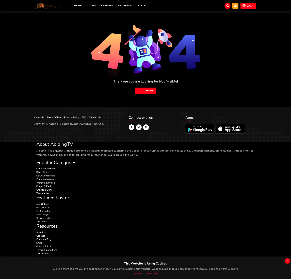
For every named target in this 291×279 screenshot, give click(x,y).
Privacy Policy (71, 117)
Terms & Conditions (46, 250)
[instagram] (146, 127)
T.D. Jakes (41, 221)
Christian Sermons (46, 168)
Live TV (141, 5)
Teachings (125, 5)
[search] (227, 6)
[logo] (47, 6)
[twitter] (139, 127)
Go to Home (145, 90)
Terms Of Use (54, 117)
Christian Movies (45, 179)
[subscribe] (235, 6)
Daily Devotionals (45, 175)
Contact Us (95, 117)
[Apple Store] (230, 128)
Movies (91, 5)
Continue (138, 273)
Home (78, 5)
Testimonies (42, 193)
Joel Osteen (42, 204)
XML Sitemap (43, 253)
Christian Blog (43, 239)
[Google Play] (199, 128)
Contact (40, 235)
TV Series (107, 5)
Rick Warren (43, 207)
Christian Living (44, 189)
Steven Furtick (44, 218)
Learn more (152, 273)
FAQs (39, 242)
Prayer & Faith (44, 186)
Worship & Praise (45, 182)
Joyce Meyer (42, 214)
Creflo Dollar (43, 211)
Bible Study (42, 172)
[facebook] (131, 127)
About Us (39, 117)
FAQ (84, 117)
